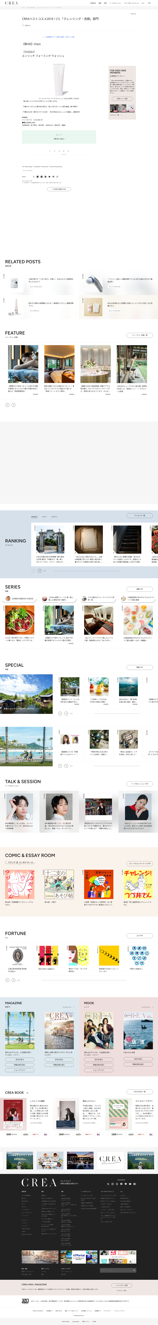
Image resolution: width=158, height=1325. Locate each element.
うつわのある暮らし (46, 1221)
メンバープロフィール (66, 1271)
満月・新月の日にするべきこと (128, 1212)
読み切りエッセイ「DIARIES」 (108, 1201)
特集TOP (63, 1195)
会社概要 (48, 1311)
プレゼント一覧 (114, 115)
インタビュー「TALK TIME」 (108, 1209)
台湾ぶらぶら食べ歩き (46, 1198)
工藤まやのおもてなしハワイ (48, 1208)
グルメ (23, 1204)
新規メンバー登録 (122, 99)
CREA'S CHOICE (26, 1228)
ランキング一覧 (139, 515)
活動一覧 (63, 1274)
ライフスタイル (25, 1209)
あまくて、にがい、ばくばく (108, 1212)
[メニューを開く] (149, 3)
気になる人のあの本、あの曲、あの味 (88, 1199)
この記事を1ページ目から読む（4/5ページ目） (60, 37)
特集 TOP (139, 667)
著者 (42, 1274)
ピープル (43, 1271)
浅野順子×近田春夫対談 (87, 1203)
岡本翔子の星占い (124, 1198)
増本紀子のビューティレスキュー (49, 1234)
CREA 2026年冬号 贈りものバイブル (65, 1210)
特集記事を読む (20, 1065)
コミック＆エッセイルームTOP (140, 863)
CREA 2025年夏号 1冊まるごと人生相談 (66, 1221)
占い (143, 3)
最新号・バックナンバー (28, 1271)
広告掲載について (85, 1311)
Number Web (75, 1321)
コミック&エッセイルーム (131, 3)
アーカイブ (24, 1223)
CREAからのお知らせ (27, 1234)
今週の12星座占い (124, 1204)
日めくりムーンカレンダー (126, 1209)
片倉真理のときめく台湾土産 (48, 1201)
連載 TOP (139, 589)
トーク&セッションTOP (87, 1195)
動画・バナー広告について (71, 1311)
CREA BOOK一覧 (140, 1092)
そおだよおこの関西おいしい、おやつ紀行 (49, 1215)
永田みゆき (27, 25)
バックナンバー (67, 1007)
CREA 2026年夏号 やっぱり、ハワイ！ (66, 1199)
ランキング (24, 1220)
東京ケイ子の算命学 (125, 1207)
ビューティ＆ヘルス (27, 170)
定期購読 (97, 1311)
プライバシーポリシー (119, 1311)
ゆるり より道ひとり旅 (106, 1221)
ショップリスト (20, 1070)
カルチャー (24, 1207)
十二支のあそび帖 (105, 1207)
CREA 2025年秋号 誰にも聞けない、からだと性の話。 (69, 1215)
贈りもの (24, 1198)
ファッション (25, 1215)
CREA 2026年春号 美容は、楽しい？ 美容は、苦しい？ (69, 1204)
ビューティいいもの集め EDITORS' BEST (47, 1225)
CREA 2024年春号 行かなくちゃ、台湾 (66, 1244)
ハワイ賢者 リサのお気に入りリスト (48, 1204)
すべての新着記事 (26, 1195)
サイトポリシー (107, 1311)
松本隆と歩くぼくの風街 (87, 1205)
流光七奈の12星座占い (125, 1201)
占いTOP (140, 936)
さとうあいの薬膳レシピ (47, 1219)
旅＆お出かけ (25, 1201)
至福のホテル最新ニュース (47, 1211)
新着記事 (93, 3)
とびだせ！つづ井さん (106, 1204)
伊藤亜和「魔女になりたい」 (108, 1198)
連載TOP (43, 1195)
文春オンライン (86, 1321)
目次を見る (20, 1059)
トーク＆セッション (115, 3)
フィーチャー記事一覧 (139, 335)
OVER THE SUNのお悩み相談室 (88, 1208)
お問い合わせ (58, 1311)
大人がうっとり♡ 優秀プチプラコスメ (48, 1230)
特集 (105, 3)
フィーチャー (25, 1225)
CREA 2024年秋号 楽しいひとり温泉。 (66, 1235)
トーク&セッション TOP (139, 784)
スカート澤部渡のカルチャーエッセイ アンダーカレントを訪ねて (108, 1217)
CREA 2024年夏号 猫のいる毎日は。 (65, 1239)
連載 (100, 3)
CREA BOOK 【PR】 (27, 1274)
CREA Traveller (65, 1321)
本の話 (94, 1321)
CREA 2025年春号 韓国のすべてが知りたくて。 (68, 1225)
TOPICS (24, 1231)
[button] (7, 405)
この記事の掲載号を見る (59, 189)
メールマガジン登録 (122, 1285)
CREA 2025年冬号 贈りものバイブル (65, 1230)
